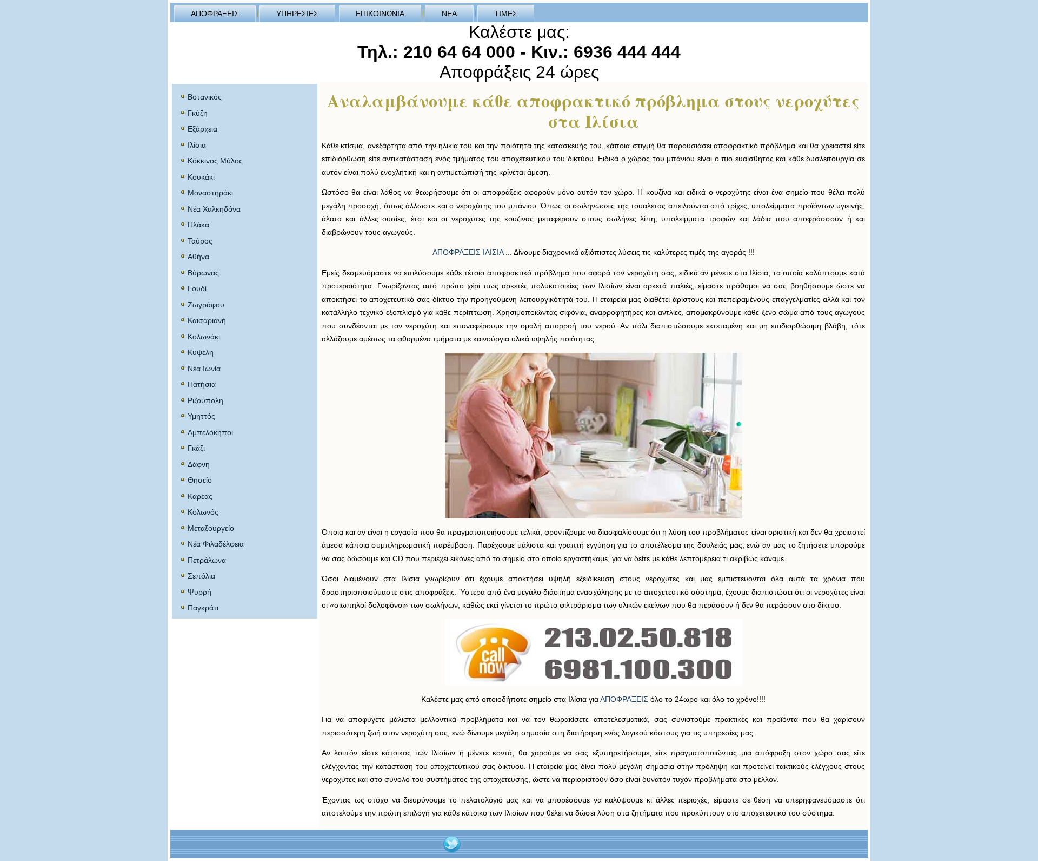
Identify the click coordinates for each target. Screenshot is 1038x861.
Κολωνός (203, 512)
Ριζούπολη (205, 400)
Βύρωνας (203, 272)
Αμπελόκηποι (210, 432)
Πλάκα (198, 224)
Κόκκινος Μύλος (215, 160)
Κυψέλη (201, 352)
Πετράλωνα (207, 560)
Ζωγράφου (206, 304)
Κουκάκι (201, 177)
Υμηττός (201, 416)
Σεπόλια (201, 575)
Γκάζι (196, 448)
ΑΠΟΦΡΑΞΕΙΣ (215, 13)
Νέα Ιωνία (204, 368)
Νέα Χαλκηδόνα (214, 209)
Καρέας (200, 496)
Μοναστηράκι (210, 192)
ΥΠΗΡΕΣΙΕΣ (297, 13)
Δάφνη (199, 464)
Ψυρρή (199, 592)
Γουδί (197, 288)
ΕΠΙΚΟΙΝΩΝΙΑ (380, 13)
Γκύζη (198, 113)
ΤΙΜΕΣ (505, 13)
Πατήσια (202, 384)
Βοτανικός (205, 97)
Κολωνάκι (204, 336)
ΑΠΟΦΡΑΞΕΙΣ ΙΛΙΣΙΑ (467, 252)
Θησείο (200, 480)
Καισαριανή (207, 320)
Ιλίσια (197, 145)
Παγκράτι (203, 607)
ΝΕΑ (449, 13)
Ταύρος (200, 240)
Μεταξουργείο (211, 528)
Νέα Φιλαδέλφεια (216, 544)
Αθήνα (198, 256)
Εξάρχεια (202, 128)
